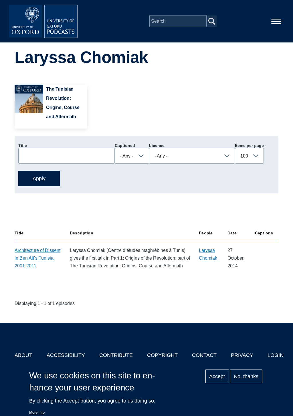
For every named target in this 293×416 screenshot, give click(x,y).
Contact (204, 355)
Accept (217, 376)
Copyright (162, 355)
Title (22, 145)
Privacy (242, 355)
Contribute (116, 355)
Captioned (125, 145)
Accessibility (66, 355)
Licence (157, 145)
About (23, 355)
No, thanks (246, 376)
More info (37, 412)
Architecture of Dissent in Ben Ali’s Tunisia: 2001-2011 (37, 258)
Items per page (249, 145)
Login (276, 355)
